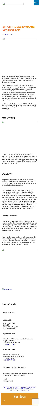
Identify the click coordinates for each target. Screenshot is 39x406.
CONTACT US (24, 390)
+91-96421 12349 (9, 344)
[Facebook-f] (4, 294)
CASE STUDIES (30, 387)
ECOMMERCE (23, 389)
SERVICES (20, 387)
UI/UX (30, 389)
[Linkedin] (10, 294)
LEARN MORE (8, 35)
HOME (6, 387)
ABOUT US (12, 387)
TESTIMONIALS (12, 389)
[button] (19, 19)
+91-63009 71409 (9, 360)
